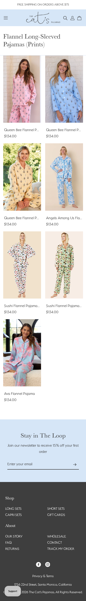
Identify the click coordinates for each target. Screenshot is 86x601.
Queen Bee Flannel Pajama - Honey (32, 218)
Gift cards (56, 515)
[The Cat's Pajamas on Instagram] (47, 564)
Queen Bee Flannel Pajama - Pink (30, 130)
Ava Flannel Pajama (19, 393)
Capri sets (13, 515)
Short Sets (56, 508)
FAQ (8, 542)
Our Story (13, 536)
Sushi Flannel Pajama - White (26, 306)
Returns (12, 549)
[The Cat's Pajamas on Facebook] (38, 564)
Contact (54, 542)
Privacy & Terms (43, 576)
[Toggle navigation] (5, 18)
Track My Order (60, 549)
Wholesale (56, 536)
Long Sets (13, 508)
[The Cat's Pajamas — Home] (43, 17)
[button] (65, 18)
